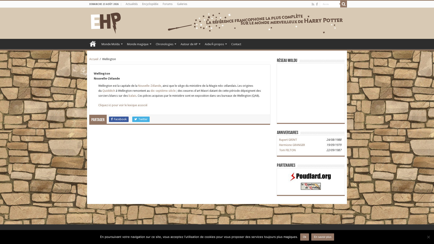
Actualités (132, 4)
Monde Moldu (110, 44)
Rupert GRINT (288, 139)
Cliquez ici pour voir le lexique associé (122, 105)
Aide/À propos (214, 44)
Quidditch (108, 90)
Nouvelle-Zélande (149, 85)
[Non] (428, 237)
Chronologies (164, 44)
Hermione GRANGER (292, 145)
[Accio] (343, 4)
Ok (304, 237)
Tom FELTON (287, 150)
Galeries (182, 4)
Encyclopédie (150, 4)
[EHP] (105, 22)
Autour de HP (189, 44)
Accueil (93, 43)
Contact (236, 44)
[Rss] (313, 4)
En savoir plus (322, 237)
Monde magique (138, 44)
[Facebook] (317, 4)
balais (132, 95)
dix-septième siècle (163, 90)
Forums (167, 4)
